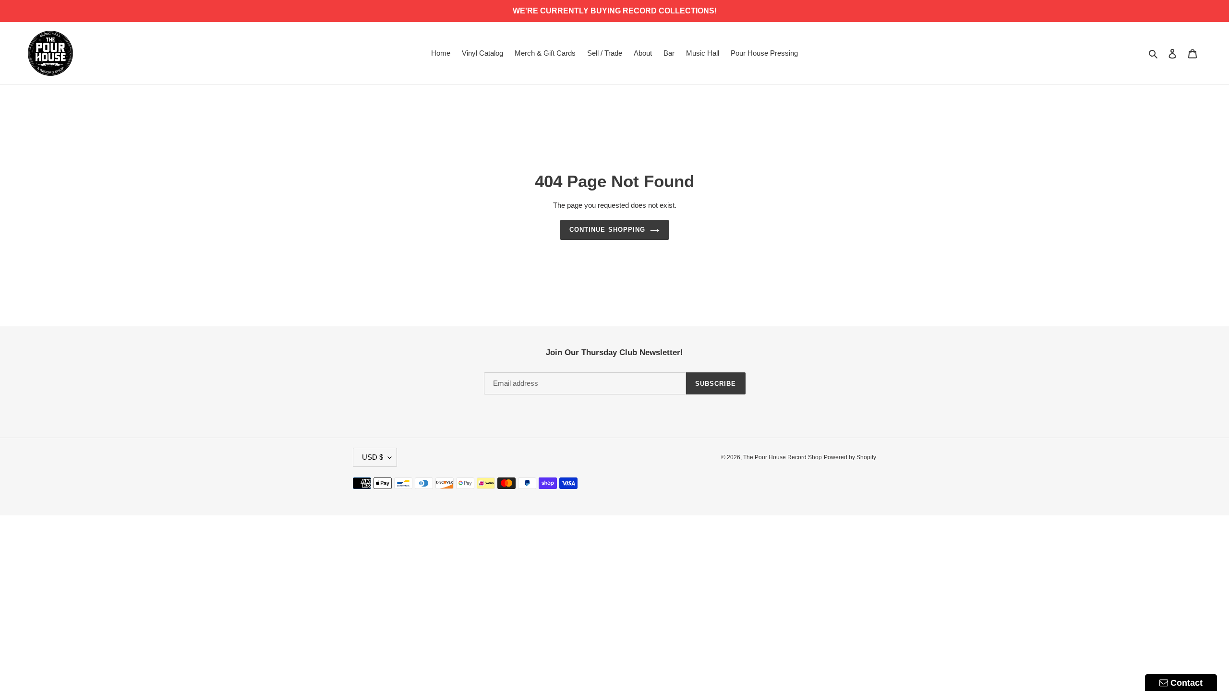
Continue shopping (607, 229)
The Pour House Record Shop (782, 457)
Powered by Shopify (850, 457)
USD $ (372, 457)
